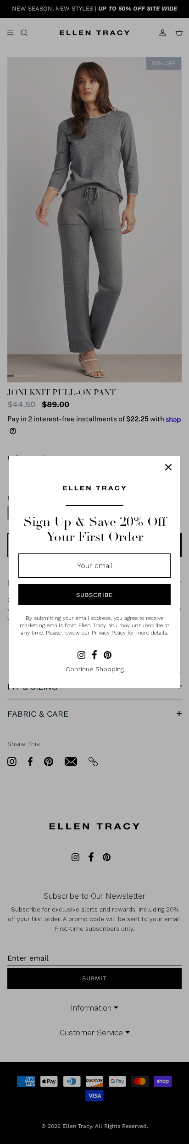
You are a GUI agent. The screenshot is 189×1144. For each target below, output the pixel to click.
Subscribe (94, 594)
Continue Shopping (95, 669)
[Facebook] (94, 654)
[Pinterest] (107, 655)
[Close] (168, 467)
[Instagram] (81, 655)
